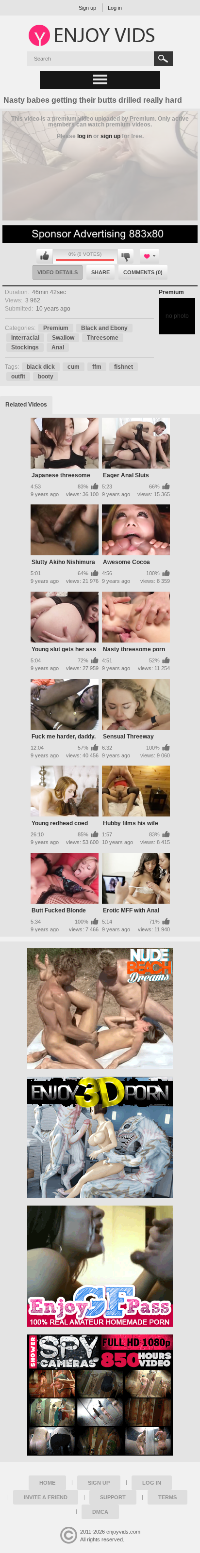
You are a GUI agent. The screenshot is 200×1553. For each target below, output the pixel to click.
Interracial (25, 337)
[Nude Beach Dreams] (100, 1008)
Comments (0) (143, 272)
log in (84, 136)
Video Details (57, 272)
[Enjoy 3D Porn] (100, 1137)
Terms (167, 1497)
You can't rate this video (44, 256)
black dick (41, 366)
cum (73, 366)
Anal (57, 347)
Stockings (25, 347)
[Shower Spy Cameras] (100, 1395)
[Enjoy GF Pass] (100, 1266)
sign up (110, 136)
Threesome (102, 337)
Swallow (63, 337)
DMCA (100, 1512)
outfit (18, 376)
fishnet (123, 366)
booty (45, 376)
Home (47, 1483)
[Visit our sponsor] (100, 239)
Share (100, 272)
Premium (171, 292)
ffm (96, 366)
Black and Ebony (104, 328)
